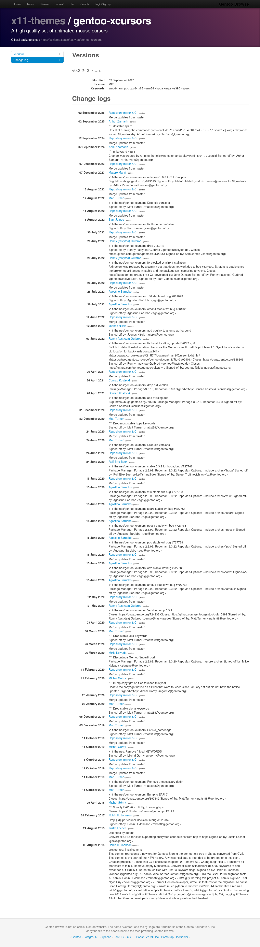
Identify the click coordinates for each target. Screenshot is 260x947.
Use (72, 4)
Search (84, 4)
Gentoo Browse (234, 4)
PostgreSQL (91, 937)
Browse (44, 4)
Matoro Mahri (117, 172)
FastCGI (119, 937)
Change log (20, 60)
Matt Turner (116, 198)
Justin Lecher (117, 828)
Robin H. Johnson (120, 815)
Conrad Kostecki (119, 380)
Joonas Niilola (118, 326)
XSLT (130, 937)
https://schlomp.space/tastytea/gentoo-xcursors (71, 40)
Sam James (116, 219)
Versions (18, 54)
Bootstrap (167, 937)
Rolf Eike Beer (118, 462)
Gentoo (76, 937)
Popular (59, 4)
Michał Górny (117, 678)
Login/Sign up (103, 4)
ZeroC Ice (152, 937)
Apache (106, 937)
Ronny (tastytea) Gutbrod (125, 241)
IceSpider (182, 937)
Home (17, 4)
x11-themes (38, 20)
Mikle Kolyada (118, 653)
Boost (140, 937)
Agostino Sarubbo (120, 291)
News (30, 4)
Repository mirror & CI (123, 113)
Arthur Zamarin (118, 121)
